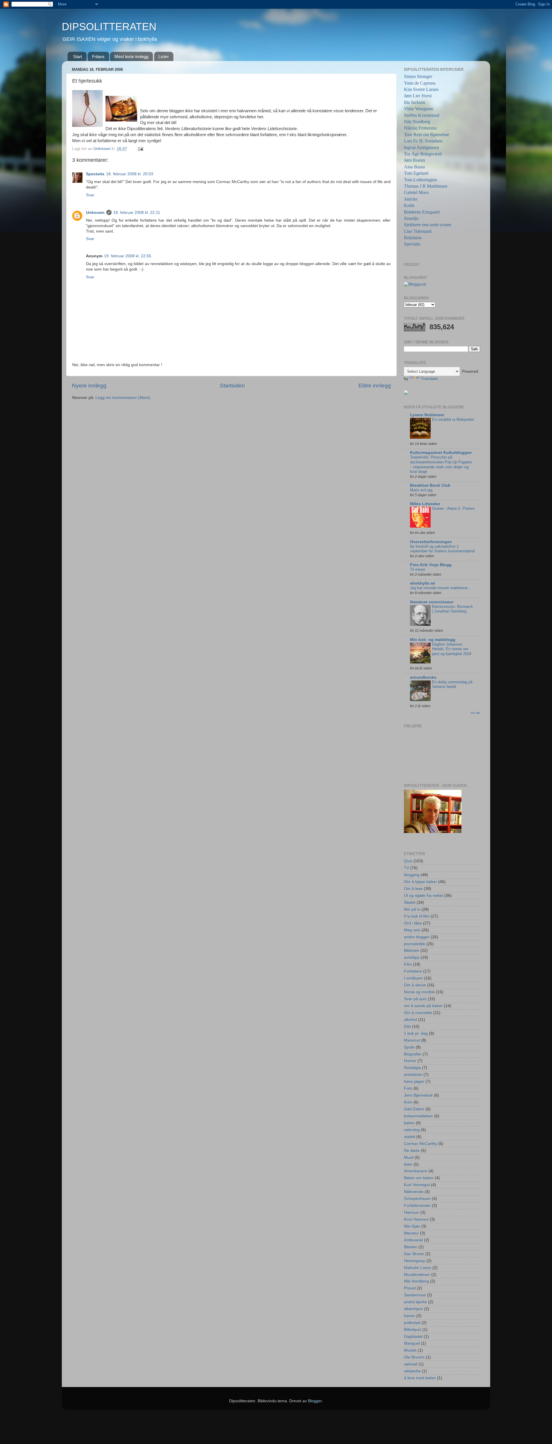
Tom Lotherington (420, 179)
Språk (409, 1047)
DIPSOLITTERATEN (109, 27)
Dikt (407, 1026)
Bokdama (412, 237)
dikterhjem (413, 1309)
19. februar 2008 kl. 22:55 (127, 256)
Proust (410, 1288)
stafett (409, 1137)
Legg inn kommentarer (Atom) (122, 397)
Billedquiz (412, 1329)
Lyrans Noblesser (427, 415)
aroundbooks (423, 677)
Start (77, 56)
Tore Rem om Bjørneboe (426, 134)
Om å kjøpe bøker (420, 882)
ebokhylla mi (422, 583)
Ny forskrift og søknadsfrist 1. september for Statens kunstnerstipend (442, 548)
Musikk (410, 1350)
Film (408, 964)
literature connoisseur (431, 602)
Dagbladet (413, 1336)
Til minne (417, 569)
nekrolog (412, 1130)
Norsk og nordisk (419, 992)
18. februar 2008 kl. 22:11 (136, 212)
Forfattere (413, 971)
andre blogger (417, 937)
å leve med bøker (420, 1378)
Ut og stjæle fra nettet (423, 895)
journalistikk (414, 944)
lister (408, 1164)
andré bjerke (415, 1302)
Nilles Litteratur (425, 504)
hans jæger (414, 1081)
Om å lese (413, 888)
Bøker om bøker (419, 1178)
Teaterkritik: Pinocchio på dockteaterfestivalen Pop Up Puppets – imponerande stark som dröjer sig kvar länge (441, 464)
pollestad (412, 1323)
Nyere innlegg (89, 386)
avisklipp (411, 957)
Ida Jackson (414, 102)
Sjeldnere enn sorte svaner (427, 224)
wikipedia (412, 1371)
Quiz (408, 861)
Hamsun (411, 1212)
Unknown (95, 212)
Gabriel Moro (416, 192)
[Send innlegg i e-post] (140, 149)
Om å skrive (415, 985)
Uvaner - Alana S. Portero (453, 508)
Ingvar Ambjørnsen (421, 147)
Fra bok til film (417, 916)
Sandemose (415, 1295)
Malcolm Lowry (417, 1268)
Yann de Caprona (420, 83)
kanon (409, 1316)
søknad (410, 1364)
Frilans (98, 56)
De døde (412, 1150)
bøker (409, 1123)
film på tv (412, 909)
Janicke (410, 199)
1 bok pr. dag (416, 1033)
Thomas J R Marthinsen (425, 186)
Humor (410, 1061)
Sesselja (411, 218)
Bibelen (410, 1247)
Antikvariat (413, 1240)
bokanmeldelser (418, 1116)
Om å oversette (418, 1013)
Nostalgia (412, 1068)
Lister (163, 56)
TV (406, 868)
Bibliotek (411, 950)
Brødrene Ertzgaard (422, 212)
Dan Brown (414, 1254)
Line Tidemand (418, 231)
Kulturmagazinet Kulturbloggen (441, 452)
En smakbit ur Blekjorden (453, 419)
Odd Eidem (414, 1109)
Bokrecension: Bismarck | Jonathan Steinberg (452, 609)
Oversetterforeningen (431, 542)
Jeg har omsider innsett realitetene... (440, 588)
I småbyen (413, 978)
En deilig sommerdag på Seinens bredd (452, 684)
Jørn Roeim (414, 160)
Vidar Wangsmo (418, 108)
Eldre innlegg (375, 386)
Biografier (412, 1054)
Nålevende (413, 1192)
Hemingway (414, 1261)
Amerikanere (415, 1171)
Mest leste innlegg (131, 56)
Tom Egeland (416, 173)
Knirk (409, 205)
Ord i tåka (413, 923)
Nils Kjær (412, 1226)
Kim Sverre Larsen (421, 89)
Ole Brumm (414, 1357)
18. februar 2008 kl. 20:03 (129, 174)
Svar (90, 195)
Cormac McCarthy (420, 1143)
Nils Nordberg (417, 121)
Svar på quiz (415, 999)
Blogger (315, 1401)
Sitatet (409, 902)
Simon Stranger (418, 76)
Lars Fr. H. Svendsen (423, 140)
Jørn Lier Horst (418, 95)
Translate (429, 378)
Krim (408, 1102)
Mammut (412, 1040)
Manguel (412, 1343)
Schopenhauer (417, 1198)
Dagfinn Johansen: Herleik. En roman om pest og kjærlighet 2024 (451, 649)
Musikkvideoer (417, 1274)
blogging (411, 875)
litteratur (411, 1233)
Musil (408, 1157)
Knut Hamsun (416, 1219)
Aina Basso (414, 166)
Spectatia (95, 174)
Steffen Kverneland (421, 115)
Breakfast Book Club (430, 485)
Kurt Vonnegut (417, 1185)
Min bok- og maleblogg (432, 640)
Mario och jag (421, 490)
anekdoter (413, 1074)
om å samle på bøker (423, 1006)
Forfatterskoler (417, 1205)
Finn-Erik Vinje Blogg (431, 565)
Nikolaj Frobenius (420, 127)
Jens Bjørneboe (418, 1095)
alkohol (410, 1019)
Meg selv (412, 930)
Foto (408, 1088)
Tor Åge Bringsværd (423, 153)
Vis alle (475, 712)
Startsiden (232, 386)
